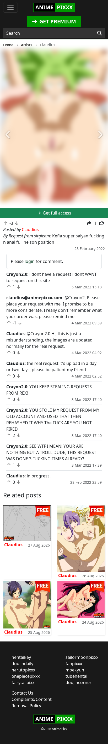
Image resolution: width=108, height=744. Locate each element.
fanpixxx (74, 663)
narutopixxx (23, 670)
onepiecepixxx (26, 676)
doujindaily (22, 663)
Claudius (13, 545)
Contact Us (22, 693)
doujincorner (78, 682)
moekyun (75, 670)
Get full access (56, 213)
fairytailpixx (23, 682)
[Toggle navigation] (10, 7)
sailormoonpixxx (82, 657)
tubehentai (76, 676)
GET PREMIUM (57, 21)
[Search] (99, 33)
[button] (8, 135)
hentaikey (21, 657)
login (30, 261)
